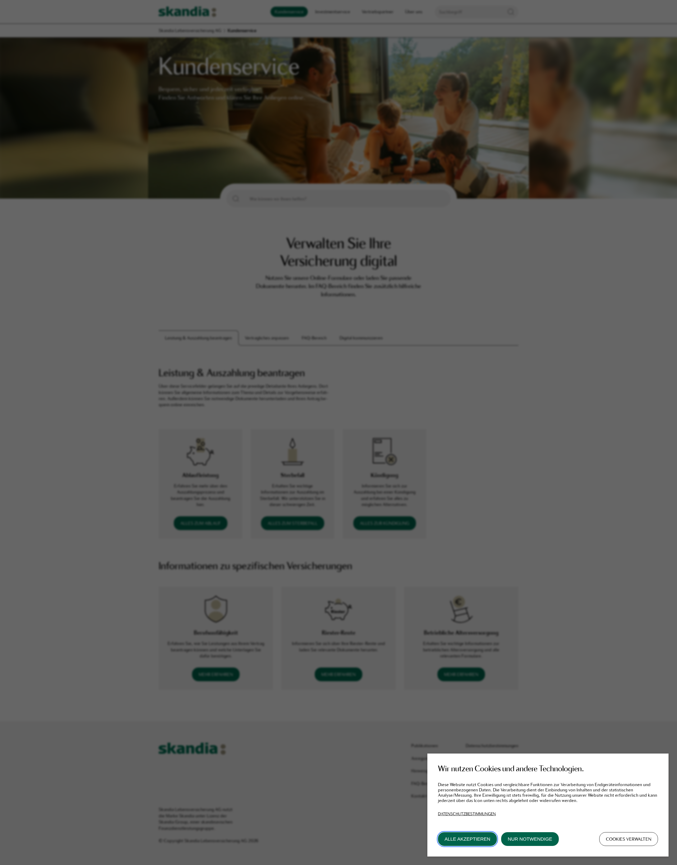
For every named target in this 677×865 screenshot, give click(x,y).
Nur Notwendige (530, 839)
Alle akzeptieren (467, 839)
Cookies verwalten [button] (628, 839)
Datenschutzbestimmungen (467, 814)
